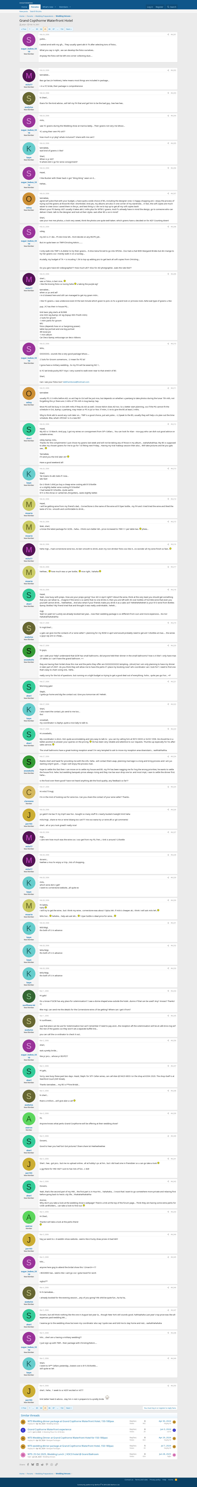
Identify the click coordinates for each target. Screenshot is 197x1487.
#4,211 (173, 388)
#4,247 (173, 1310)
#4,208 (173, 227)
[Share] (168, 34)
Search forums (36, 11)
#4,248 (173, 1333)
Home (24, 6)
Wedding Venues (53, 1424)
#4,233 (173, 968)
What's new (48, 6)
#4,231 (173, 923)
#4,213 (173, 468)
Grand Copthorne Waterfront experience (49, 1429)
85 (45, 29)
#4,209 (173, 274)
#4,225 (173, 787)
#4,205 (173, 143)
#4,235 (173, 1016)
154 (61, 29)
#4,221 (173, 681)
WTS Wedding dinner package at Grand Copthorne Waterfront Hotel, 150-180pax (71, 1421)
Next (68, 29)
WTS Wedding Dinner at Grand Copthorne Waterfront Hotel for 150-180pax (68, 1437)
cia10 (30, 1432)
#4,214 (173, 499)
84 (41, 29)
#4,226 (173, 809)
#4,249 (173, 1358)
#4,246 (173, 1287)
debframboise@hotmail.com (76, 382)
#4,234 (173, 991)
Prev (24, 29)
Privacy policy (155, 1479)
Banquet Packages (53, 1440)
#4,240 (173, 1136)
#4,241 (173, 1159)
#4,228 (173, 855)
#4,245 (173, 1257)
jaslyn (24, 24)
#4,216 (173, 544)
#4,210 (173, 343)
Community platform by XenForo (98, 1485)
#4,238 (173, 1091)
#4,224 (173, 756)
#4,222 (173, 704)
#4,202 (173, 70)
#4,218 (173, 590)
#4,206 (173, 168)
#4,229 (173, 877)
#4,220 (173, 645)
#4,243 (173, 1212)
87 (54, 29)
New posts (23, 11)
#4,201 (173, 34)
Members (63, 6)
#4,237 (173, 1066)
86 (49, 29)
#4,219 (173, 623)
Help (164, 1479)
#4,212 (173, 424)
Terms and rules (141, 1479)
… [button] (33, 29)
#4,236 (173, 1040)
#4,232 (173, 945)
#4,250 (173, 1386)
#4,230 (173, 900)
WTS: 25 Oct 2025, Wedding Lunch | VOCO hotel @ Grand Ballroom (63, 1454)
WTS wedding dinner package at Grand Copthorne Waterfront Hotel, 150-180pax (71, 1445)
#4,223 (173, 729)
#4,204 (173, 116)
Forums (35, 6)
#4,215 (173, 521)
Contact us (129, 1479)
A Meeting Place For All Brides (53, 1432)
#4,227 (173, 832)
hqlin (29, 1457)
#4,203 (173, 93)
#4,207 (173, 193)
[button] (55, 6)
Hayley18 (31, 1424)
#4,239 (173, 1113)
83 (37, 29)
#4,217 (173, 567)
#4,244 (173, 1234)
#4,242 (173, 1181)
